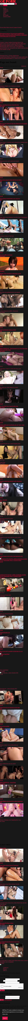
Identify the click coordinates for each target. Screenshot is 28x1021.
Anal (7, 33)
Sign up (2, 990)
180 (5, 49)
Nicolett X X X (12, 58)
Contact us (5, 967)
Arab (15, 33)
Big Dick (5, 35)
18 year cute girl (10, 48)
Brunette (6, 36)
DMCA (5, 970)
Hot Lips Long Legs (19, 57)
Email (1, 980)
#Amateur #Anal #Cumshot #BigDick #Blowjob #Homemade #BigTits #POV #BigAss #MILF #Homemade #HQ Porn (13, 45)
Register (5, 5)
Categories (5, 11)
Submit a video (6, 16)
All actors (23, 58)
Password (2, 982)
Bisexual (10, 35)
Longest (15, 27)
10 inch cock (15, 46)
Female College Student (6, 42)
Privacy (5, 969)
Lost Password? (8, 999)
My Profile (5, 15)
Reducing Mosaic (16, 42)
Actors (4, 12)
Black (13, 35)
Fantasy (5, 57)
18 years (21, 48)
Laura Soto (5, 58)
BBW (21, 33)
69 (0, 33)
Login (1, 5)
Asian (18, 33)
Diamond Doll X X (5, 55)
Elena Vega (12, 55)
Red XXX (18, 58)
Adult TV (5, 9)
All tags (8, 49)
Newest (2, 27)
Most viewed (10, 27)
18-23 (24, 48)
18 (21, 46)
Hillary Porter (10, 57)
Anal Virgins (11, 33)
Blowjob (20, 35)
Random (20, 27)
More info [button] (5, 1014)
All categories (12, 36)
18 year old (16, 48)
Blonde (16, 35)
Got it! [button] (5, 1018)
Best (5, 27)
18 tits (4, 48)
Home (4, 8)
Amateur (3, 33)
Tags (4, 13)
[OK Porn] (8, 2)
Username (2, 979)
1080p (19, 46)
